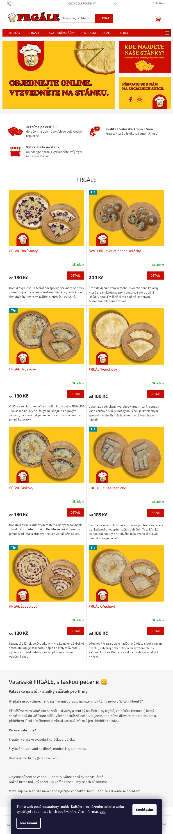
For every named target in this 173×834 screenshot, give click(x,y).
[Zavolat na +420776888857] (13, 3)
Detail (75, 275)
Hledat (103, 18)
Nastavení (28, 823)
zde (102, 811)
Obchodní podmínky (82, 4)
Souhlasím (144, 809)
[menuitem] (13, 33)
